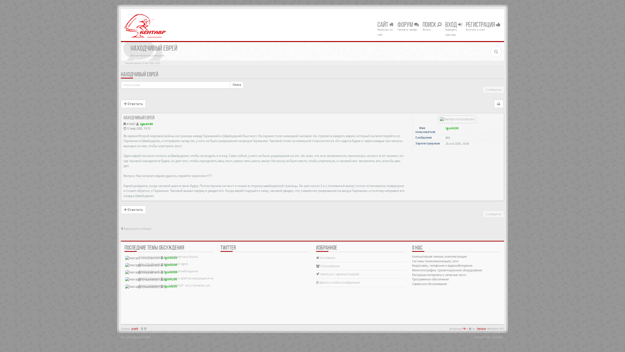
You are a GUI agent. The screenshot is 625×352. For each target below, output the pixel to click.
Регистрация (481, 25)
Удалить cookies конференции (339, 282)
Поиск (430, 25)
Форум (405, 25)
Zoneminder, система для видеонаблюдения (168, 271)
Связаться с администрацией (339, 274)
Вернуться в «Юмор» (137, 229)
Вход (451, 25)
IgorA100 (146, 124)
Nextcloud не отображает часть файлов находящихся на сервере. (181, 278)
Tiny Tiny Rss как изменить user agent (163, 264)
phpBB (134, 328)
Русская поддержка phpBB (136, 337)
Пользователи (330, 266)
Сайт (383, 25)
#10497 (130, 124)
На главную (327, 258)
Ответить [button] (135, 104)
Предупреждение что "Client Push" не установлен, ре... (175, 285)
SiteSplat (481, 328)
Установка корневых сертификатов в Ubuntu (168, 257)
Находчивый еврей (139, 75)
